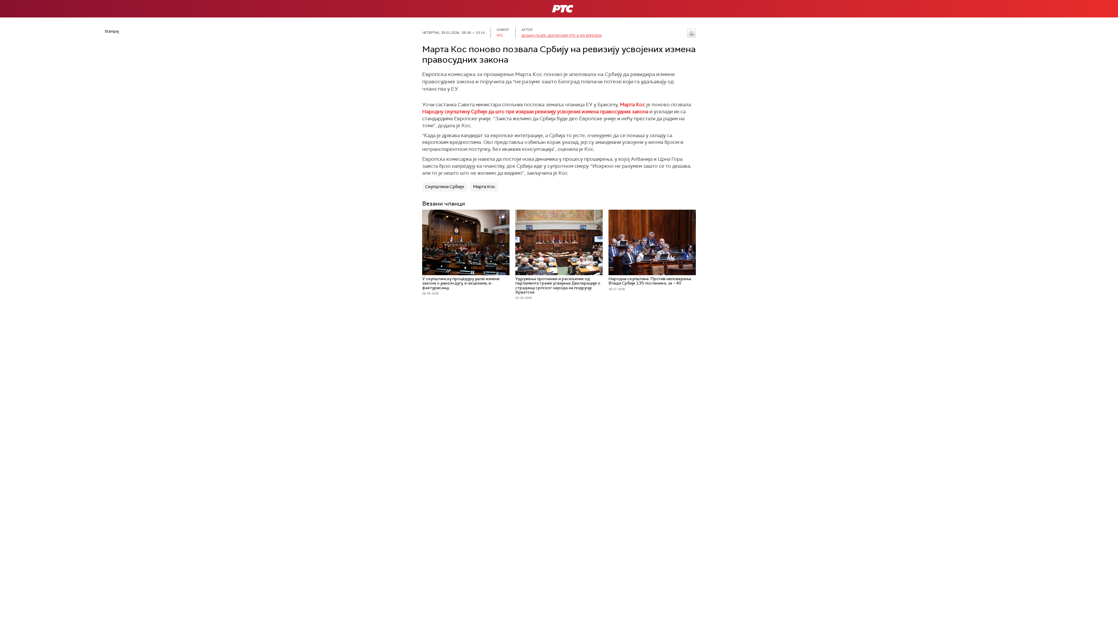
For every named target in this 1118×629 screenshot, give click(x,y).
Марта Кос (632, 104)
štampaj (691, 33)
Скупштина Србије (444, 187)
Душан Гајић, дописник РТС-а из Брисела (561, 35)
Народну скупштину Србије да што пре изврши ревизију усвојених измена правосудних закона (536, 111)
